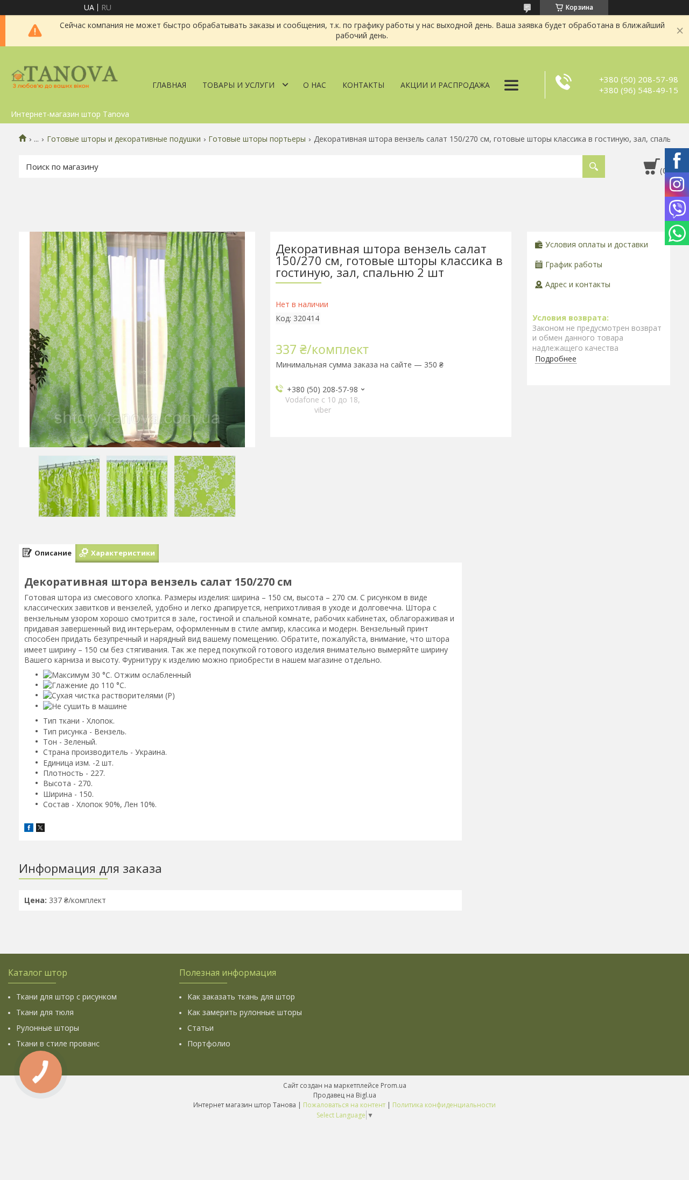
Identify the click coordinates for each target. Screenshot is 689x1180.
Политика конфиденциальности (444, 1104)
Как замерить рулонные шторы (244, 1012)
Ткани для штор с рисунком (66, 996)
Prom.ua (393, 1085)
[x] (40, 829)
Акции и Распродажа (445, 85)
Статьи (200, 1028)
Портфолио (208, 1043)
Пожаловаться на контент (344, 1104)
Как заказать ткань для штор (241, 996)
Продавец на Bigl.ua (344, 1095)
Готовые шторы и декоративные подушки (124, 139)
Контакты (363, 85)
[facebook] (28, 829)
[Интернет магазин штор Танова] (64, 75)
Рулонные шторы (47, 1028)
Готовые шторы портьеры (257, 139)
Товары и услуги (238, 85)
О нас (314, 85)
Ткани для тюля (45, 1012)
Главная (169, 85)
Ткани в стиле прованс (58, 1043)
